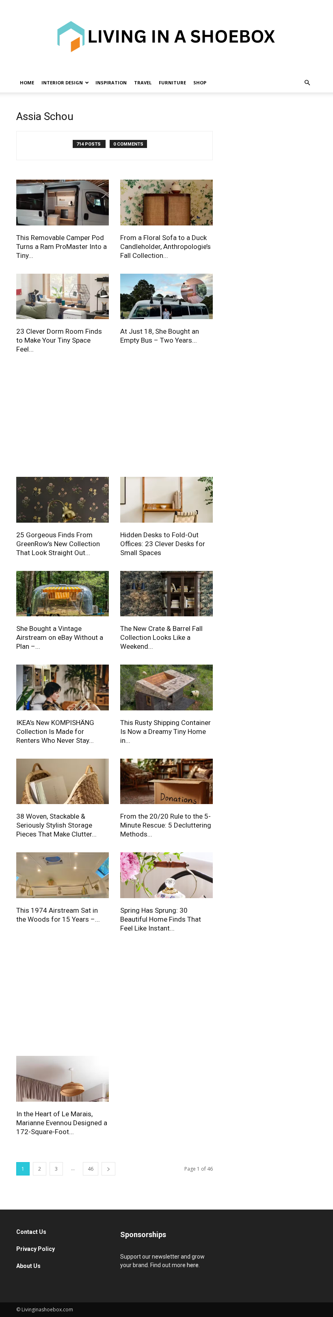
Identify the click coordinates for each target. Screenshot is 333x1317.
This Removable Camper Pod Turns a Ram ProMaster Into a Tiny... (61, 247)
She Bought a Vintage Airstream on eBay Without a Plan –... (59, 637)
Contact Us (32, 1232)
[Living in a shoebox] (166, 36)
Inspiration (111, 82)
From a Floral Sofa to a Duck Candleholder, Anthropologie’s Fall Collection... (165, 247)
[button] (307, 83)
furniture (172, 82)
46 (90, 1168)
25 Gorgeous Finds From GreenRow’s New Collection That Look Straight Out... (58, 544)
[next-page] (108, 1168)
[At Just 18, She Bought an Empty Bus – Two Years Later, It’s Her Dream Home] (166, 298)
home (27, 82)
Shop (199, 82)
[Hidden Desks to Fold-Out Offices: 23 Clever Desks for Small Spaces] (166, 501)
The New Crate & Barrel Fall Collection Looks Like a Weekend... (161, 637)
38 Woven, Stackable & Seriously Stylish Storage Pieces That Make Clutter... (56, 825)
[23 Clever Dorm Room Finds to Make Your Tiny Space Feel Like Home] (62, 298)
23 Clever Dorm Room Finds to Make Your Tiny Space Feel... (59, 340)
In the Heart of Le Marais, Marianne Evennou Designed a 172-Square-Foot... (61, 1123)
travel (142, 82)
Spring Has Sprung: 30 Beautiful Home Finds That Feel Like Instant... (160, 919)
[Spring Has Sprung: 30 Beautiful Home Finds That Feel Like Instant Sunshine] (166, 876)
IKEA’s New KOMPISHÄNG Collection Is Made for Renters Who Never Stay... (55, 731)
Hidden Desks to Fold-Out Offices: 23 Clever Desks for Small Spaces (162, 544)
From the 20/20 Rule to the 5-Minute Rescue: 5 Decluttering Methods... (165, 825)
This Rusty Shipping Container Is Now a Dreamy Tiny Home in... (165, 731)
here (193, 1265)
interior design (62, 82)
